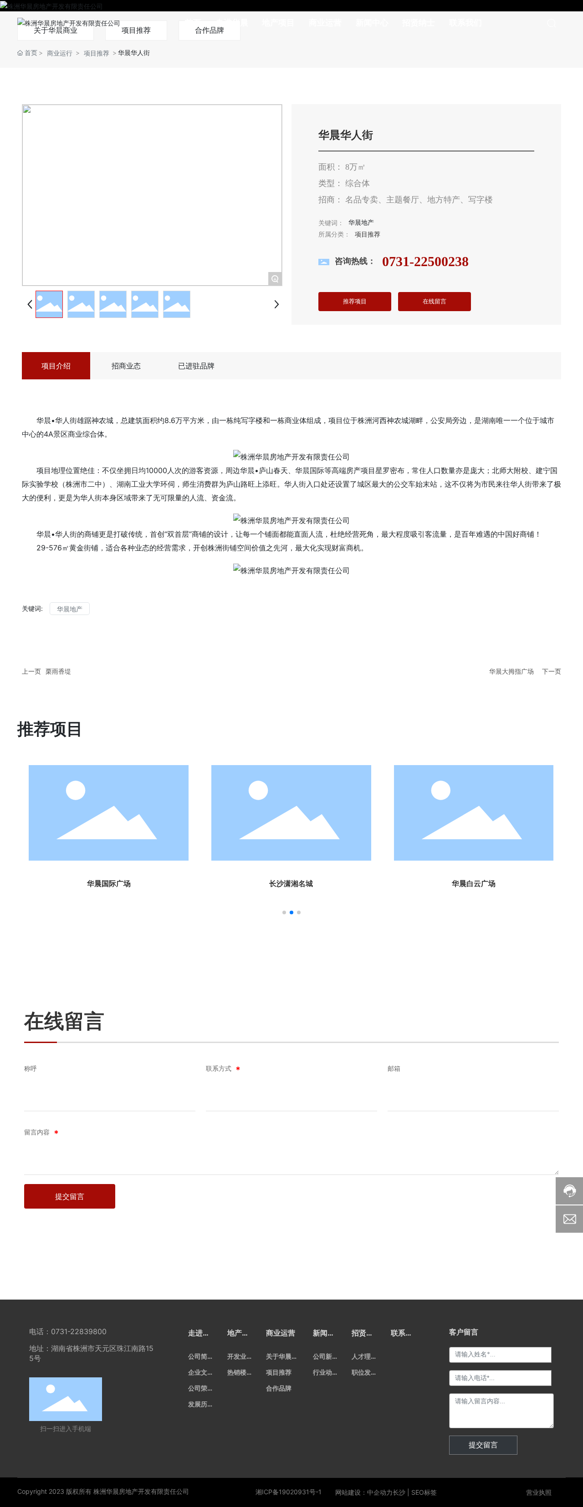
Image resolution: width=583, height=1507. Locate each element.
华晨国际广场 (109, 883)
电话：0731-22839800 (68, 1331)
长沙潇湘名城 (291, 883)
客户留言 (463, 1332)
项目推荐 (96, 53)
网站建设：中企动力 (364, 1492)
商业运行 (59, 53)
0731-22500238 (425, 261)
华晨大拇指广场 (511, 671)
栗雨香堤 (58, 671)
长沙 (399, 1492)
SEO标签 (424, 1492)
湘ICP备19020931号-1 (289, 1492)
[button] (284, 912)
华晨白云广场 (474, 883)
